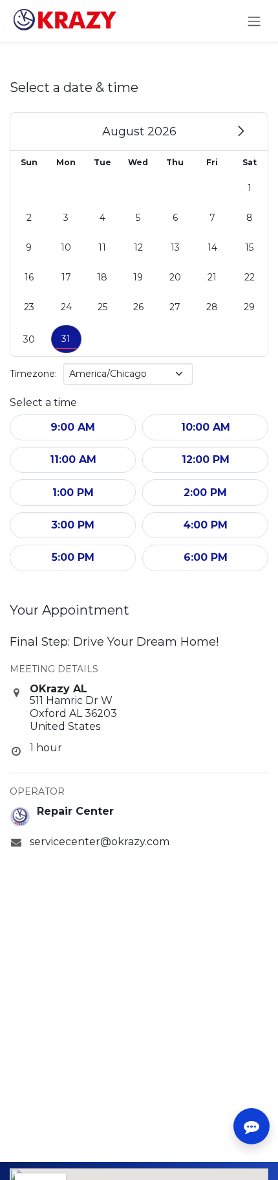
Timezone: (33, 373)
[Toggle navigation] (254, 21)
